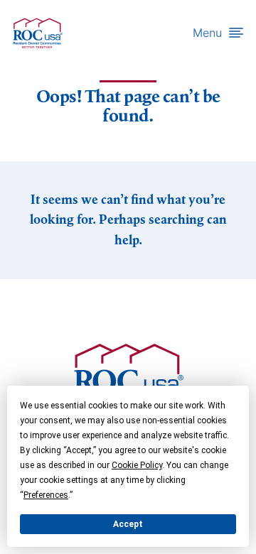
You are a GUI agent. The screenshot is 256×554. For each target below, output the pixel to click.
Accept (128, 524)
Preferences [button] (45, 495)
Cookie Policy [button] (137, 465)
